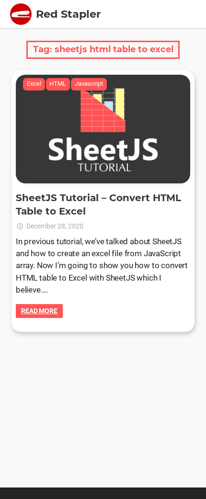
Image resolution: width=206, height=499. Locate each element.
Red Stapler (68, 14)
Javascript (89, 83)
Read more (39, 311)
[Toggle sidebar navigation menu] (21, 14)
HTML (57, 83)
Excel (34, 83)
